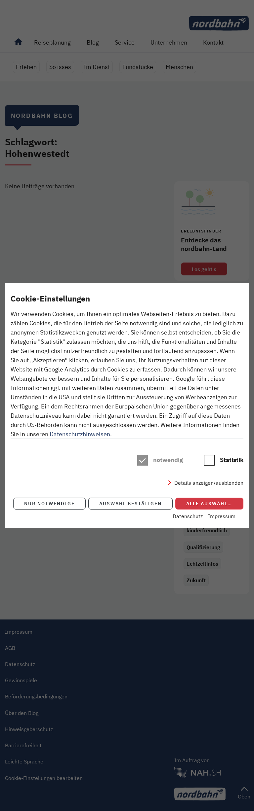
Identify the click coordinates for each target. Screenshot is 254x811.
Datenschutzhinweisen (80, 434)
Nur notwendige (49, 503)
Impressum (221, 516)
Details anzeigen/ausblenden (208, 482)
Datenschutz (188, 516)
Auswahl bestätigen (130, 503)
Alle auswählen (210, 503)
